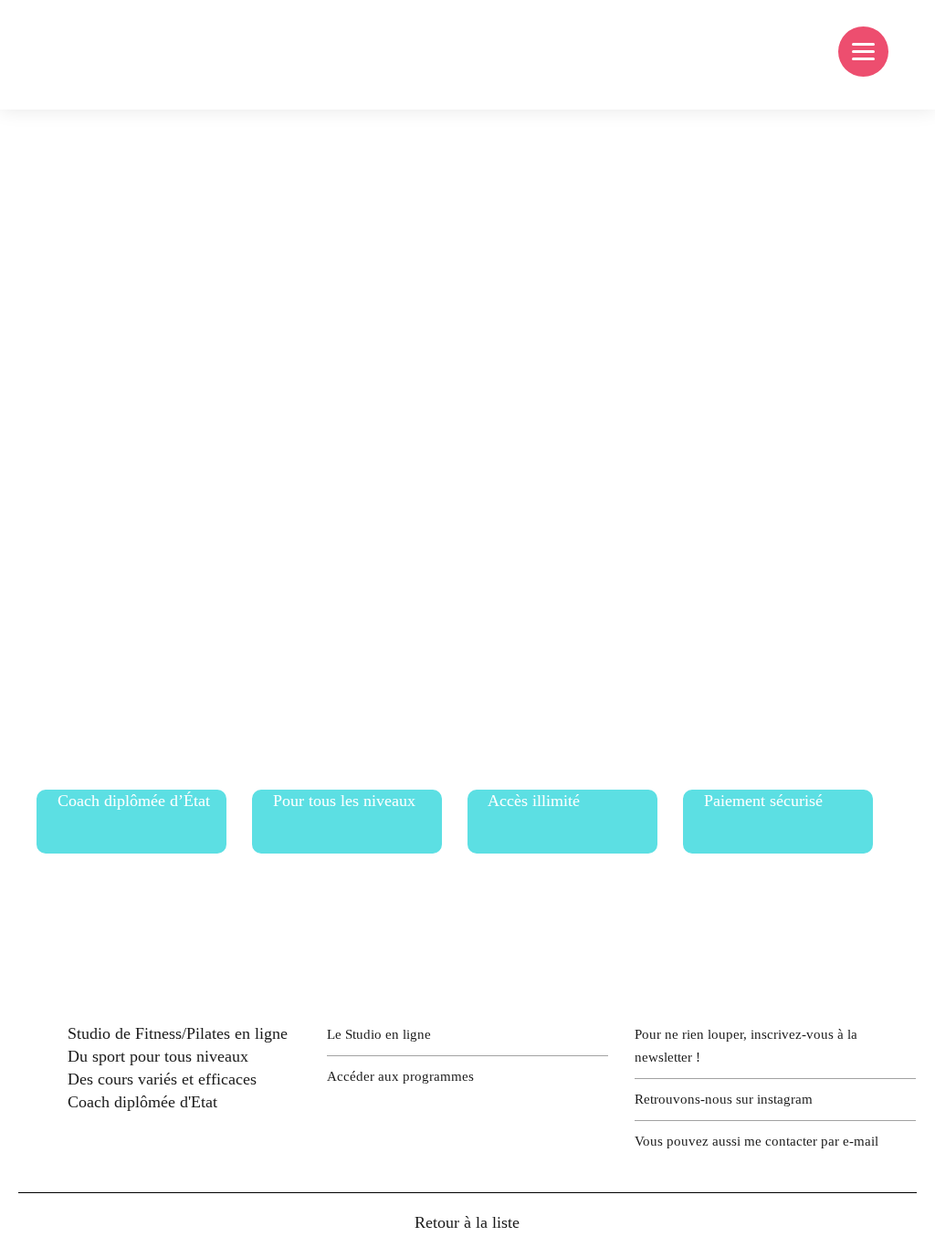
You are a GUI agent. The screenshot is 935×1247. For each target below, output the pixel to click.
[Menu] (863, 51)
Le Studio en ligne (379, 1034)
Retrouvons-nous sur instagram (724, 1099)
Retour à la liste (467, 1222)
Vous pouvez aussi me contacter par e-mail (756, 1141)
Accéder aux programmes (400, 1076)
